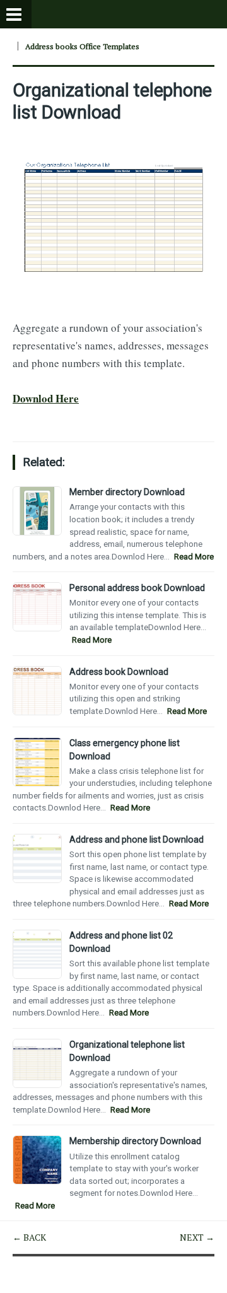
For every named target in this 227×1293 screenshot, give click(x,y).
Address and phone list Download (136, 839)
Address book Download (118, 672)
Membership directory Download (135, 1141)
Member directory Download (127, 492)
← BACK (29, 1237)
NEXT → (197, 1237)
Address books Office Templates (82, 46)
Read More (194, 556)
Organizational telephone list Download (112, 100)
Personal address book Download (137, 588)
